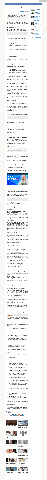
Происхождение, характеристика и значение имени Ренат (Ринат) (37, 13)
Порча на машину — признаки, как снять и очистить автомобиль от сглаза (37, 10)
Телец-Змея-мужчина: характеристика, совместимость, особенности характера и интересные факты (37, 33)
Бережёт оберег (9, 1)
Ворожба (35, 11)
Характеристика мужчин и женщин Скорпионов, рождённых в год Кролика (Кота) (37, 37)
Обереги (35, 27)
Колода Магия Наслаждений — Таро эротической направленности (37, 29)
